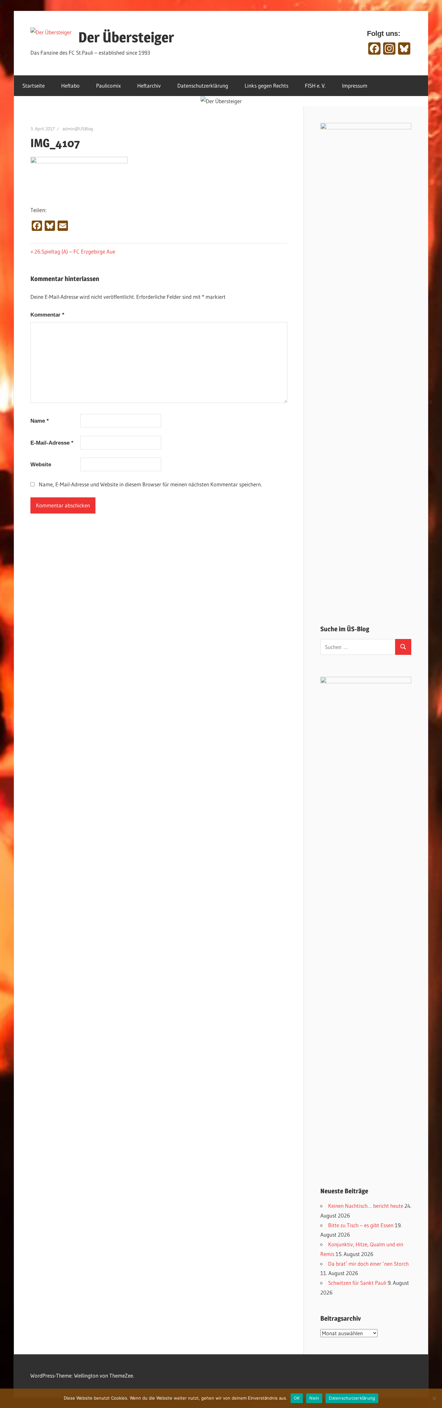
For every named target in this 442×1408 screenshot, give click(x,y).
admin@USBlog (77, 129)
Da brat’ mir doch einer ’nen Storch (368, 1263)
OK (297, 1398)
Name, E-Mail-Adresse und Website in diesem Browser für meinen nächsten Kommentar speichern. (150, 484)
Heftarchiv (149, 85)
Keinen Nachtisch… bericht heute (365, 1205)
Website (40, 464)
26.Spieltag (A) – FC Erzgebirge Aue (74, 251)
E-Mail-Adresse (51, 443)
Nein (314, 1398)
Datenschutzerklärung (202, 85)
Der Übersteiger (126, 37)
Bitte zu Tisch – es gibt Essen (360, 1225)
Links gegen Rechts (266, 85)
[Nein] (434, 1398)
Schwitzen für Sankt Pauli (357, 1282)
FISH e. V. (315, 85)
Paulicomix (108, 85)
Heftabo (70, 85)
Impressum (354, 85)
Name (39, 421)
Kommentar (47, 315)
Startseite (33, 85)
